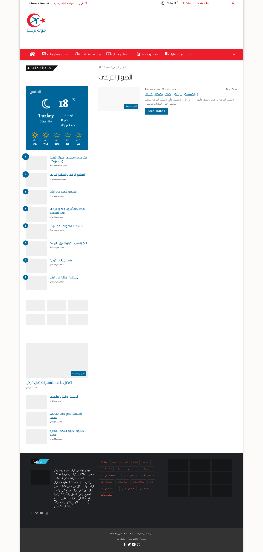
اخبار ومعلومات (57, 54)
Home (105, 68)
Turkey (104, 462)
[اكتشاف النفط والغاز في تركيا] (36, 231)
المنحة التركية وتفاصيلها (64, 397)
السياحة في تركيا (106, 482)
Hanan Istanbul (153, 89)
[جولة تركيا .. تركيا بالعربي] (36, 23)
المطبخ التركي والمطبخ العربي (67, 175)
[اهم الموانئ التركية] (36, 266)
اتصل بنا (82, 3)
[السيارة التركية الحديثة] (200, 478)
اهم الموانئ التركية (61, 260)
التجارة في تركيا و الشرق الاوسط (68, 243)
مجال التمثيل (144, 489)
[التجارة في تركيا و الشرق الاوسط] (36, 248)
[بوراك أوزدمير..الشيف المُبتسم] (178, 465)
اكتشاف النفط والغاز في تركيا (67, 226)
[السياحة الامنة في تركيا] (36, 197)
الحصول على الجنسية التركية (126, 469)
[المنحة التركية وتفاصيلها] (36, 402)
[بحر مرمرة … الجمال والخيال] (222, 465)
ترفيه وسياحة (90, 54)
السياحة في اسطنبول (130, 475)
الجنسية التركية (106, 469)
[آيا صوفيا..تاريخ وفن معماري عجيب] (36, 419)
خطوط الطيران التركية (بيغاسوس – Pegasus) (68, 159)
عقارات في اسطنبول (128, 489)
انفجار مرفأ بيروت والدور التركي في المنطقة (67, 211)
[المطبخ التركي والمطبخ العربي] (36, 180)
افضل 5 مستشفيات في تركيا (49, 382)
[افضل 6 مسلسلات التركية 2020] (222, 478)
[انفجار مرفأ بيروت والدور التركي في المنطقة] (36, 214)
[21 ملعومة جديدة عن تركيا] (222, 491)
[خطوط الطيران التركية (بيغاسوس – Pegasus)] (36, 163)
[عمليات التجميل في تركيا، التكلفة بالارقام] (200, 465)
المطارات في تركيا (138, 482)
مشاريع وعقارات (179, 54)
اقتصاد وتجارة (121, 54)
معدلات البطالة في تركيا (64, 277)
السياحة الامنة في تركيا (63, 192)
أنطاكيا (135, 462)
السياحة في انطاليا (148, 475)
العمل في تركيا (122, 482)
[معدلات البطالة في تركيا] (36, 283)
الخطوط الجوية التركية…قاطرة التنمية (67, 433)
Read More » (156, 111)
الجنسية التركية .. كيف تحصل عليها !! (171, 94)
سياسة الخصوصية (64, 3)
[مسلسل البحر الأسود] (200, 491)
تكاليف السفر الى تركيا (108, 489)
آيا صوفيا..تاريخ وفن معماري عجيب (66, 416)
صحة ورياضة (149, 54)
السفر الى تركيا (146, 469)
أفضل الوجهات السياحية (120, 462)
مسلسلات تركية (106, 495)
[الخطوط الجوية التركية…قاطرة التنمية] (36, 436)
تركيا (151, 482)
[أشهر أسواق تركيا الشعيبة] (178, 478)
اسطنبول (145, 462)
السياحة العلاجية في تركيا (109, 475)
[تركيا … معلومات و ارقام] (178, 491)
